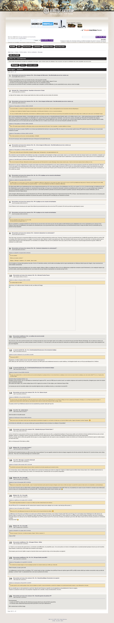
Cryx (14, 410)
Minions (15, 447)
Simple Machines (63, 619)
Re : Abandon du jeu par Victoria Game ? (43, 429)
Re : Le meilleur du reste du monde (35, 336)
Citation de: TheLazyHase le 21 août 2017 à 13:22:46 (20, 562)
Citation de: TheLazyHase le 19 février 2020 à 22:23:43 (21, 149)
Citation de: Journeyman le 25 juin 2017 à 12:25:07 (20, 582)
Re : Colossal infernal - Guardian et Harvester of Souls (31, 90)
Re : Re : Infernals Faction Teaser (41, 275)
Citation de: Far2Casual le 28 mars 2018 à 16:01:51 (20, 417)
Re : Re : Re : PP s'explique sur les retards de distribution (46, 175)
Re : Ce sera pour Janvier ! (25, 447)
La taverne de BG (17, 350)
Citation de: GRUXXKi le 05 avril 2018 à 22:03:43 (19, 397)
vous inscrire (32, 36)
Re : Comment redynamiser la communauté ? (43, 233)
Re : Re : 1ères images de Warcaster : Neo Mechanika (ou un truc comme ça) (51, 145)
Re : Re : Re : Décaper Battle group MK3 (37, 557)
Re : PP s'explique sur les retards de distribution (44, 201)
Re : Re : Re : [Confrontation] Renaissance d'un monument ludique (39, 350)
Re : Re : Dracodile (22, 477)
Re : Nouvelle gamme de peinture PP (42, 595)
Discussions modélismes (19, 336)
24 (15, 71)
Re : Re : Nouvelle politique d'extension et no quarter (46, 578)
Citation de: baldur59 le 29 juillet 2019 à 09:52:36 (19, 252)
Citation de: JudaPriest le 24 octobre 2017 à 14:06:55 (20, 500)
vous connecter (23, 36)
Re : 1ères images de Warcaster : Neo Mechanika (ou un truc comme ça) (50, 75)
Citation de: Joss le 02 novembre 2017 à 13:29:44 (20, 482)
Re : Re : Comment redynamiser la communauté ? (44, 248)
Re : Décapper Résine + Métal (34, 542)
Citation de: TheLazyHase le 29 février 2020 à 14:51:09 (21, 133)
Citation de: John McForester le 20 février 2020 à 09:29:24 (21, 159)
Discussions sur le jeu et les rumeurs (21, 75)
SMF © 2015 (56, 619)
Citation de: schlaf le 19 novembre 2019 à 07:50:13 (20, 179)
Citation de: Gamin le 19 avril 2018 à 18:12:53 (19, 372)
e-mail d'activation (22, 38)
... (14, 71)
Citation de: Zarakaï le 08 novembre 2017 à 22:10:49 (20, 464)
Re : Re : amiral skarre (22, 410)
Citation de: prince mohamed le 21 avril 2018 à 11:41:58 (21, 354)
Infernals (14, 90)
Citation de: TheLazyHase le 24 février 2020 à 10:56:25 (21, 105)
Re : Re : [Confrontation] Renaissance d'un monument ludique (38, 367)
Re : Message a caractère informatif (25, 460)
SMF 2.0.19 (51, 619)
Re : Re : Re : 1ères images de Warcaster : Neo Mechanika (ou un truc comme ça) (52, 101)
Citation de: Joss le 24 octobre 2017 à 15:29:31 (19, 508)
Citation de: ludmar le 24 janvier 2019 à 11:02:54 (19, 279)
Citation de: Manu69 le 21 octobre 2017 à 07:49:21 (20, 530)
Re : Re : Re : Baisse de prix (40, 392)
